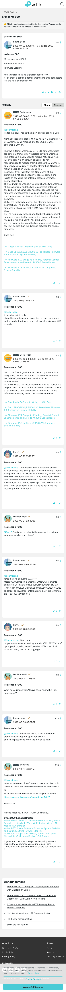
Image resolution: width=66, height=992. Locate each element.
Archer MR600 (18, 59)
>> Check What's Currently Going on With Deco (28, 246)
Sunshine (24, 764)
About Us (7, 943)
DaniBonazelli (20, 516)
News (49, 948)
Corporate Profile (10, 948)
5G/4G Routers (10, 12)
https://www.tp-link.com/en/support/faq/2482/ (27, 797)
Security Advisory (55, 956)
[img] (52, 92)
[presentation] (8, 45)
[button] (4, 4)
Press (50, 943)
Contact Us (7, 952)
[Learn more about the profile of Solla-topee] (8, 115)
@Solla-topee (10, 312)
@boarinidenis (11, 129)
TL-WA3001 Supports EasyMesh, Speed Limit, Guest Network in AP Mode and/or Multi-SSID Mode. (30, 834)
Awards (50, 952)
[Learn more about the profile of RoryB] (8, 454)
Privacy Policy (9, 956)
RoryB (16, 452)
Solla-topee (25, 112)
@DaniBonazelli (11, 640)
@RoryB (8, 532)
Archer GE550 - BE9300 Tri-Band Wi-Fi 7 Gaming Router (32, 820)
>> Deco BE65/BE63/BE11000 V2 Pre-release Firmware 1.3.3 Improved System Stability (32, 253)
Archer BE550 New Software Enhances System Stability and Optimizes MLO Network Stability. (32, 829)
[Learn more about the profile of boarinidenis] (8, 44)
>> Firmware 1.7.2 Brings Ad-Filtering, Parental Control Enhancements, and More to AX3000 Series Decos (31, 261)
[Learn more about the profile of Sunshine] (8, 766)
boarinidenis (19, 41)
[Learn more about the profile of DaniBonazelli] (8, 518)
